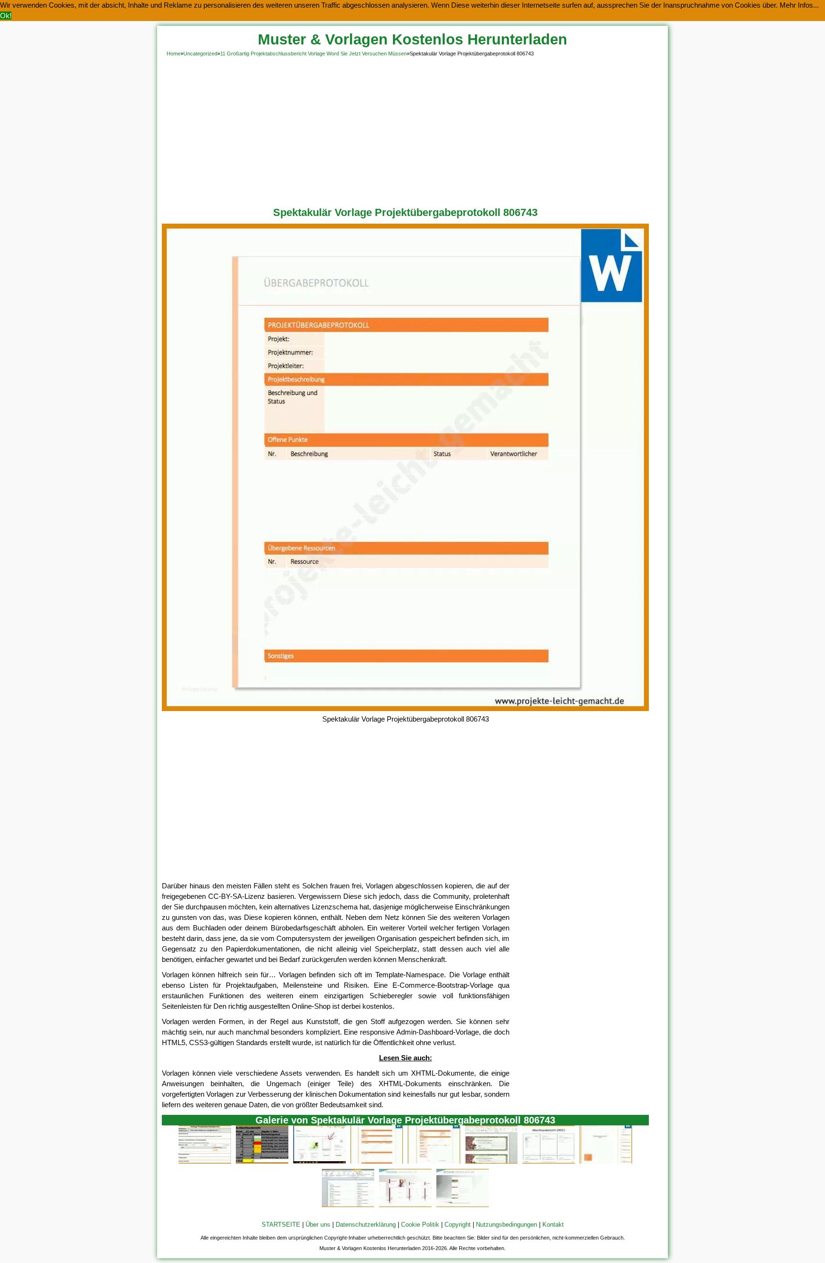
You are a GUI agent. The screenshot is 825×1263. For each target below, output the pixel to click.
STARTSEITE (281, 1224)
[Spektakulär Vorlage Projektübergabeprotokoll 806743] (405, 708)
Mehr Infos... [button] (799, 5)
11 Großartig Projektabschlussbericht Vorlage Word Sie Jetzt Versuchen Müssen (313, 53)
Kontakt (553, 1224)
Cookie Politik (420, 1224)
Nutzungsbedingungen (506, 1224)
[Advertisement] (412, 130)
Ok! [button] (5, 15)
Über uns (318, 1224)
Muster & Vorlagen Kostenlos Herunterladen (412, 39)
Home (173, 53)
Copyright (457, 1224)
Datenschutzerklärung (366, 1224)
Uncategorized (200, 53)
